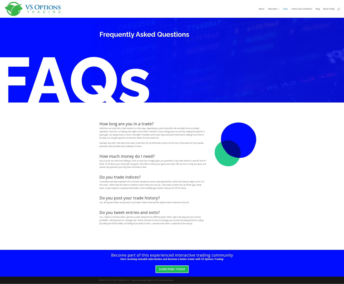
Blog (318, 9)
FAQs (285, 9)
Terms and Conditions (301, 9)
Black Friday (329, 9)
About (261, 9)
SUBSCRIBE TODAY (172, 269)
